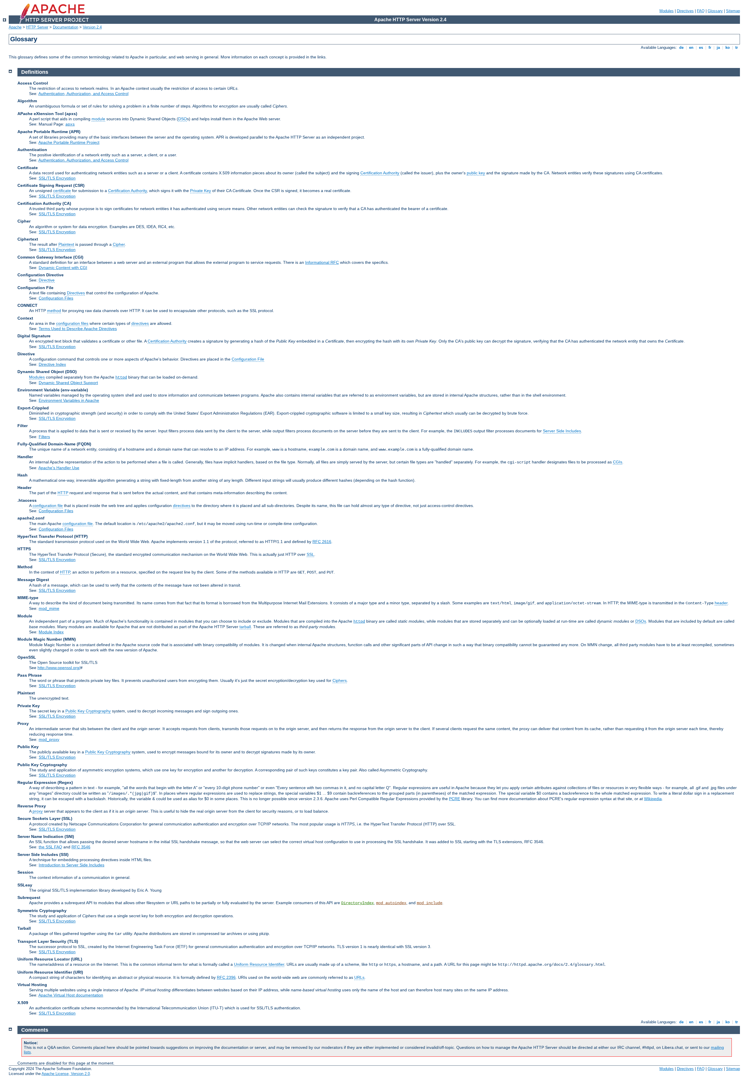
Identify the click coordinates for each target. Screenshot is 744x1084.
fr (709, 47)
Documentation (65, 27)
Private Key (200, 190)
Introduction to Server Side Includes (71, 865)
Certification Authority (379, 173)
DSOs (640, 621)
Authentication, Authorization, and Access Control (83, 93)
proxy (38, 811)
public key (476, 173)
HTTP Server (37, 27)
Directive (47, 280)
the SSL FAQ (50, 847)
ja (718, 47)
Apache (15, 27)
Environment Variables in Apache (69, 400)
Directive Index (52, 364)
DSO (182, 119)
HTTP (63, 492)
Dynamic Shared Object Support (68, 382)
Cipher (119, 244)
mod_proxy (49, 739)
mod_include (429, 903)
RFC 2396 (226, 977)
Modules (666, 11)
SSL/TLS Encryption (57, 178)
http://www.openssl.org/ (58, 667)
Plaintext (66, 244)
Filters (44, 436)
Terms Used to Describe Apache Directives (78, 328)
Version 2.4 (92, 27)
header (721, 603)
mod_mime (49, 608)
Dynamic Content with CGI (63, 267)
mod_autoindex (391, 903)
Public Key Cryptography (88, 711)
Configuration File (248, 359)
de (681, 47)
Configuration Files (56, 298)
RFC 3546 (80, 847)
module (98, 119)
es (701, 47)
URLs (359, 977)
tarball (245, 626)
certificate (62, 190)
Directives (685, 11)
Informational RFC (322, 262)
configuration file (48, 505)
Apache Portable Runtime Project (68, 142)
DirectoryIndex (357, 903)
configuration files (72, 323)
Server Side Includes (562, 431)
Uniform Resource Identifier (259, 964)
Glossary (715, 11)
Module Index (51, 632)
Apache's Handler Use (58, 467)
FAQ (700, 11)
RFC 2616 (321, 541)
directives (140, 323)
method (54, 310)
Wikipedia (653, 798)
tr (736, 47)
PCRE (454, 798)
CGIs (617, 462)
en (691, 47)
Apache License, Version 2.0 (66, 1074)
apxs (70, 124)
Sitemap (733, 11)
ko (727, 47)
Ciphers (339, 680)
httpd (121, 377)
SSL (310, 554)
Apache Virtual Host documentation (70, 995)
